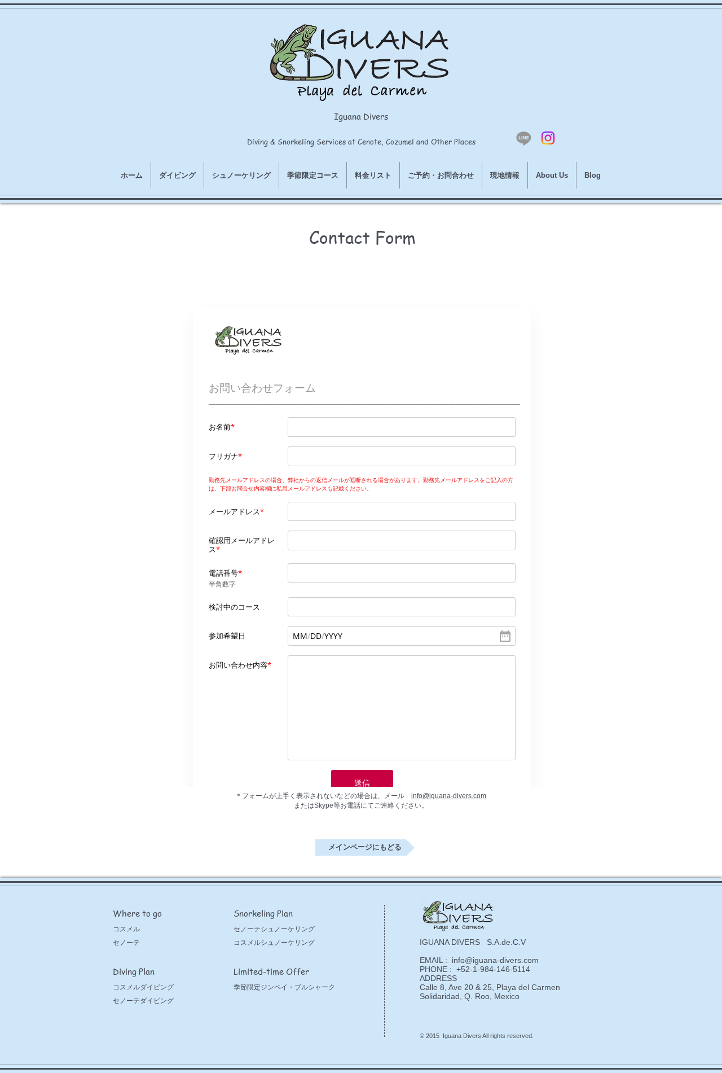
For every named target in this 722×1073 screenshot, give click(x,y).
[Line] (523, 138)
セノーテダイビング (143, 1001)
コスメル (126, 929)
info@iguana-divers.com (448, 796)
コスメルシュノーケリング (274, 943)
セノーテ (126, 943)
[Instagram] (548, 138)
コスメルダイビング (143, 987)
